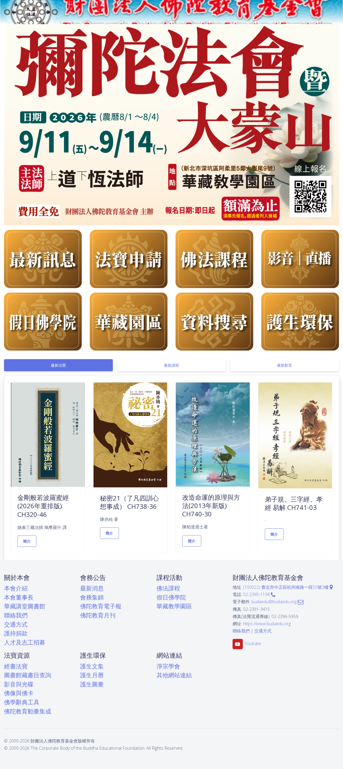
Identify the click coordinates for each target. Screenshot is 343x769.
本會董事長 (18, 597)
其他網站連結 (174, 675)
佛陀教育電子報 (100, 606)
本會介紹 (16, 588)
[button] (29, 124)
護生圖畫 (92, 684)
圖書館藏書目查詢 (27, 675)
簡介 (27, 541)
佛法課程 (168, 588)
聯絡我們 (16, 615)
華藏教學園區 (174, 606)
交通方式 (16, 624)
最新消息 (92, 588)
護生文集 (92, 666)
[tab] (58, 365)
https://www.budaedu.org (267, 624)
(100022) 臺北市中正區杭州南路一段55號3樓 (286, 587)
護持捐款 (16, 633)
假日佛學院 (171, 597)
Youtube (253, 644)
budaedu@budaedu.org (275, 602)
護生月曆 (92, 675)
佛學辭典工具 (21, 702)
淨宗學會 (168, 666)
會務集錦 (92, 597)
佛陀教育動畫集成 (27, 711)
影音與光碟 (18, 684)
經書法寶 (16, 666)
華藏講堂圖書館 (24, 606)
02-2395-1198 (257, 594)
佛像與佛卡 (18, 693)
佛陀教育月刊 (97, 615)
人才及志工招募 (24, 642)
